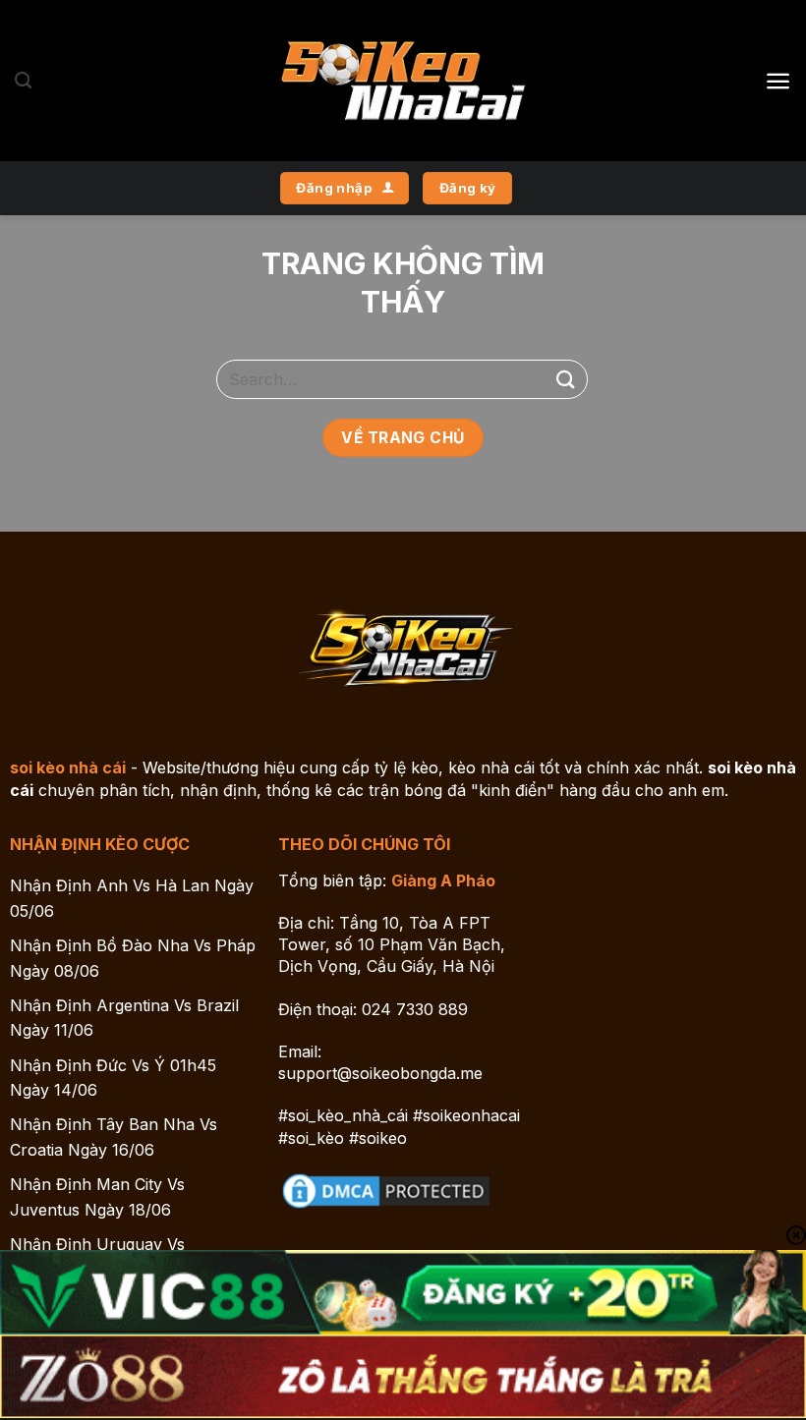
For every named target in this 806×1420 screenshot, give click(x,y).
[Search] (23, 81)
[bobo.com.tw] (403, 81)
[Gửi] (566, 379)
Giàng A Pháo (443, 880)
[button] (778, 81)
